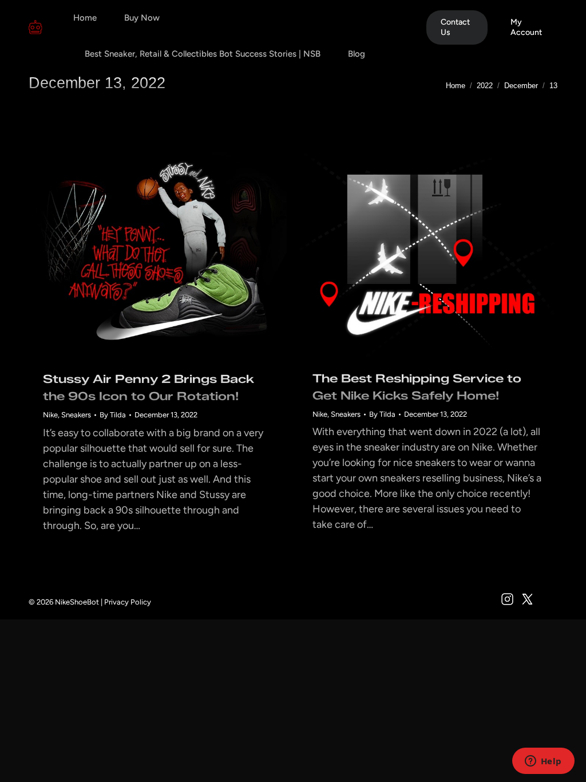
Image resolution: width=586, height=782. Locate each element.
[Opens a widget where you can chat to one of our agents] (543, 762)
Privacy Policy (127, 602)
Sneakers (76, 414)
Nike (50, 414)
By (113, 414)
